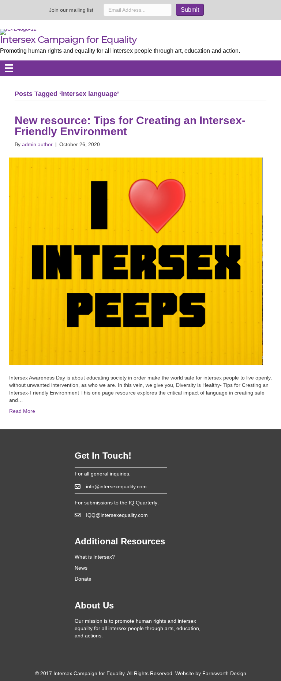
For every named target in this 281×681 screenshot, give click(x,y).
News (81, 568)
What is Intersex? (95, 557)
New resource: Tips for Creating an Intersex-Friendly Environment (130, 125)
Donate (83, 579)
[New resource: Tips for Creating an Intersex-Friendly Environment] (136, 261)
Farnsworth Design (224, 673)
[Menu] (9, 68)
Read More (22, 411)
